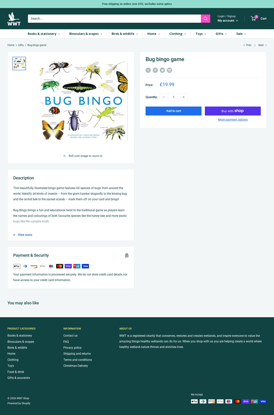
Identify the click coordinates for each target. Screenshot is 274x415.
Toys (10, 366)
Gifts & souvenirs (18, 378)
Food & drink (15, 372)
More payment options (233, 119)
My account (226, 20)
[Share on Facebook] (148, 70)
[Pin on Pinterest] (155, 70)
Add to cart (173, 111)
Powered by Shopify (18, 403)
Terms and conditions (77, 360)
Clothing (12, 360)
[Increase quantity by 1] (184, 97)
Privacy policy (72, 347)
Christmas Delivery (75, 366)
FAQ (66, 341)
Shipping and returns (77, 353)
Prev (248, 45)
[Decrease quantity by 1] (164, 97)
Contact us (70, 335)
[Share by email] (169, 70)
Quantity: (152, 97)
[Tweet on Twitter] (162, 70)
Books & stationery (19, 335)
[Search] (205, 19)
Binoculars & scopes (20, 341)
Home (10, 45)
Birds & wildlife (17, 347)
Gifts (21, 45)
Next (261, 45)
